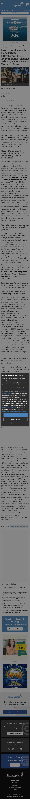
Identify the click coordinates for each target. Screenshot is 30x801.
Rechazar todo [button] (15, 419)
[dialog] (15, 399)
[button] (15, 423)
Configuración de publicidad (9, 407)
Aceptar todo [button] (15, 415)
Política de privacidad (20, 411)
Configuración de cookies (8, 411)
